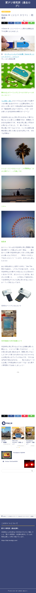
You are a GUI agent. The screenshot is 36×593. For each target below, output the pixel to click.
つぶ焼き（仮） (6, 101)
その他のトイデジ (6, 11)
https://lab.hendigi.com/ (9, 540)
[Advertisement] (18, 392)
